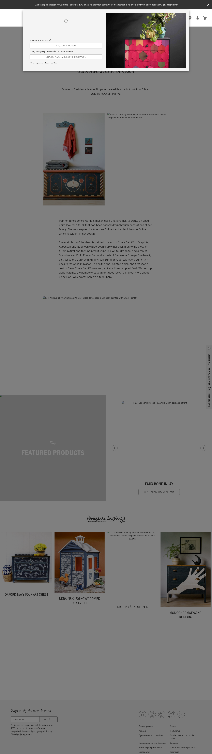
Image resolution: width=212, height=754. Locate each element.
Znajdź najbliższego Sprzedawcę (66, 57)
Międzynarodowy (66, 45)
